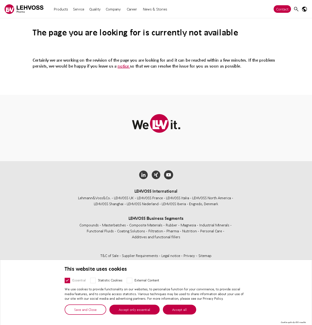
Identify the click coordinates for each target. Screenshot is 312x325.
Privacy (190, 255)
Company (113, 9)
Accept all (179, 309)
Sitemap (205, 255)
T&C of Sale (109, 255)
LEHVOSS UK (124, 198)
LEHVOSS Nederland (143, 204)
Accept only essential (134, 309)
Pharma (173, 231)
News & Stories (155, 9)
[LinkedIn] (143, 174)
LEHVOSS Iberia (174, 204)
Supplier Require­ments (140, 255)
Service (78, 9)
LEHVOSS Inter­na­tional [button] (156, 191)
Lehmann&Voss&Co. (94, 198)
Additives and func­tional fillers (156, 237)
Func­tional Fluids (101, 231)
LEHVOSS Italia (177, 198)
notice (124, 65)
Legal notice (171, 255)
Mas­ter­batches (114, 225)
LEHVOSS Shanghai (109, 204)
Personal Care (211, 231)
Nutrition (190, 231)
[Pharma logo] (24, 9)
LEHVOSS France (150, 198)
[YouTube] (168, 174)
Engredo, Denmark (203, 204)
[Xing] (156, 174)
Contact (282, 9)
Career (132, 9)
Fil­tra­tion (156, 231)
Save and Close (85, 309)
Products (61, 9)
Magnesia (189, 225)
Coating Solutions (131, 231)
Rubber (172, 225)
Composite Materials (146, 225)
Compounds (89, 225)
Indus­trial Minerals (214, 225)
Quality (95, 9)
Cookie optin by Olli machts (293, 322)
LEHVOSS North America (211, 198)
